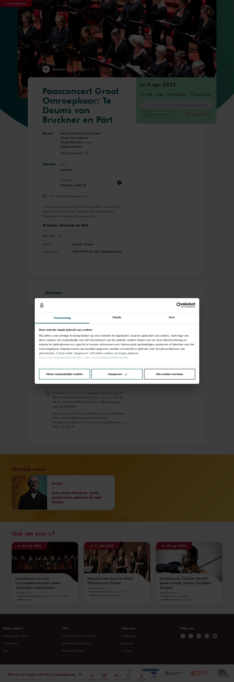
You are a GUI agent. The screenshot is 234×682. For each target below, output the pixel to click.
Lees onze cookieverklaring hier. (61, 357)
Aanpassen (115, 374)
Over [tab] (172, 317)
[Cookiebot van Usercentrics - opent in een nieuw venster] (179, 305)
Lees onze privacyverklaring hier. (106, 357)
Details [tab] (117, 317)
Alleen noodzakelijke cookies (64, 374)
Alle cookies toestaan (169, 374)
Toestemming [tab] (62, 317)
